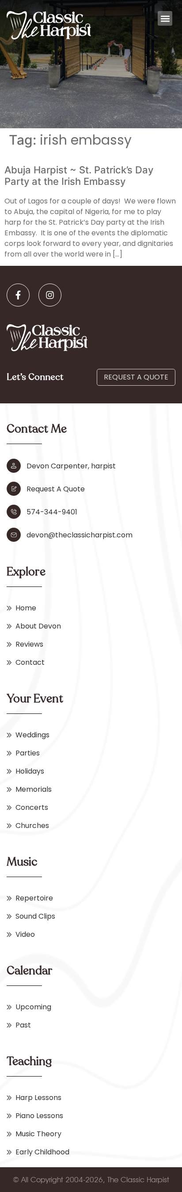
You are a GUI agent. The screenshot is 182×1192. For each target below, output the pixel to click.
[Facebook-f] (18, 295)
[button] (165, 18)
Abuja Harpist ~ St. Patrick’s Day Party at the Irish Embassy (78, 175)
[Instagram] (49, 295)
